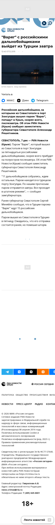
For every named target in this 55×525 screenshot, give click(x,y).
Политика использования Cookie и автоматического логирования (20, 434)
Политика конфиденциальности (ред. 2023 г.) (26, 439)
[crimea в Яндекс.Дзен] (31, 372)
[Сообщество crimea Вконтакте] (19, 372)
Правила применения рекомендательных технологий (24, 444)
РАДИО (39, 404)
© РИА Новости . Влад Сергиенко (14, 87)
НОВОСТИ (7, 404)
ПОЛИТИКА (8, 395)
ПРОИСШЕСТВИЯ (38, 395)
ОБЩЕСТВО (22, 395)
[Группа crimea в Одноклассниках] (43, 372)
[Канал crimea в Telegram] (7, 372)
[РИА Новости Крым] (12, 30)
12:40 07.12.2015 (8, 51)
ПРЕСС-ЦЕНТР (24, 404)
